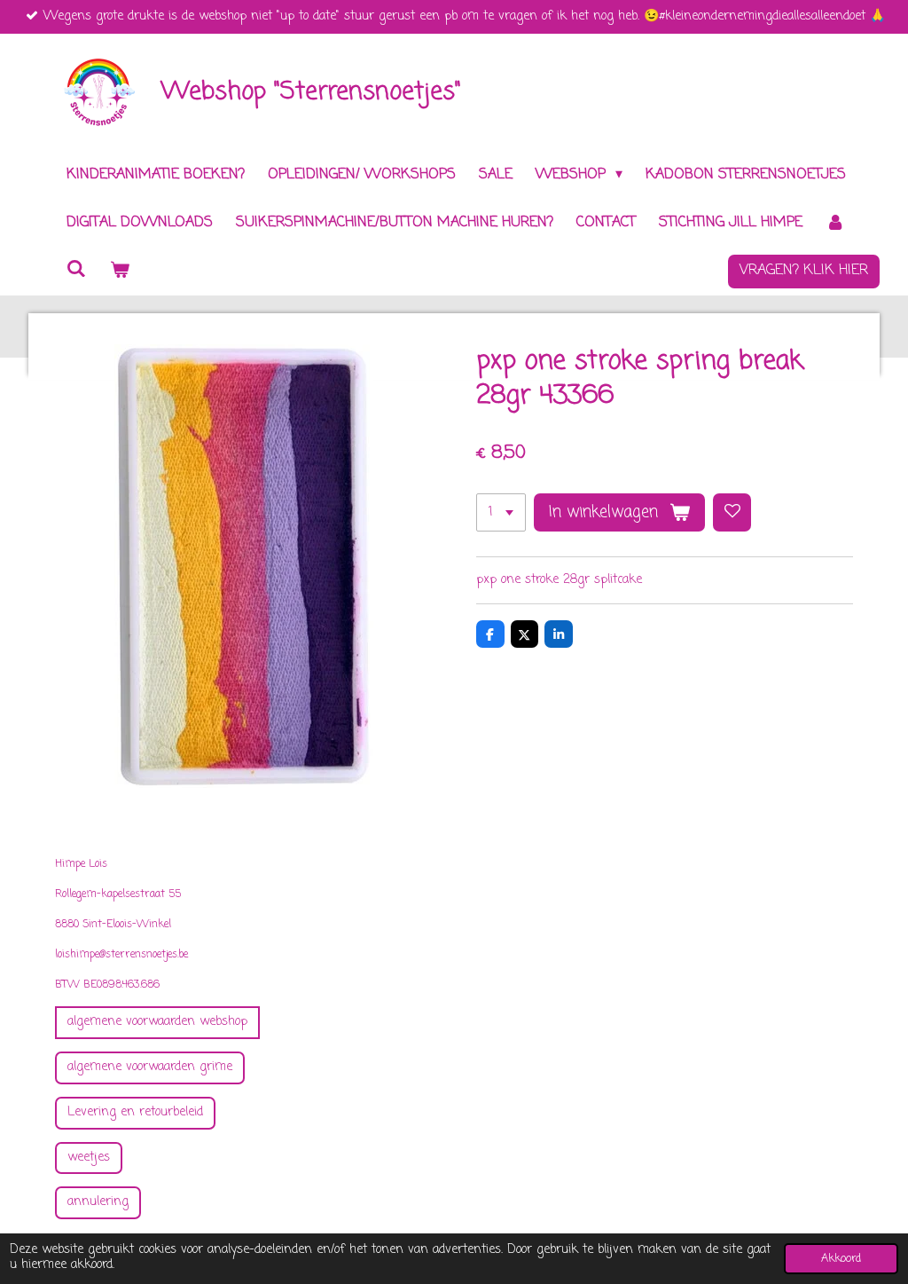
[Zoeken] (76, 270)
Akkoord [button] (841, 1258)
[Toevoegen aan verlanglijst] (732, 512)
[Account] (835, 223)
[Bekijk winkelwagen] (119, 271)
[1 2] (501, 512)
